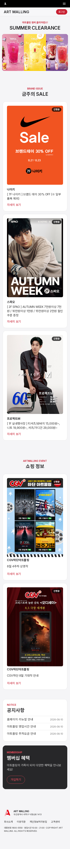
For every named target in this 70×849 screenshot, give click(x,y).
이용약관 (21, 821)
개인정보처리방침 (38, 821)
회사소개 (8, 821)
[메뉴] (64, 4)
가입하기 (16, 779)
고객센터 (55, 821)
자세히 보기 (14, 205)
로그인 (61, 11)
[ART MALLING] (5, 3)
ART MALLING (16, 12)
